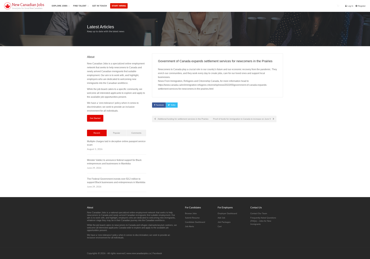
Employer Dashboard (227, 213)
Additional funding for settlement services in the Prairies (182, 119)
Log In (350, 6)
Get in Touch (99, 6)
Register (361, 6)
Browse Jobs (191, 213)
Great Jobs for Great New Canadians (27, 8)
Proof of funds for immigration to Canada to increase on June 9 (242, 119)
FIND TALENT (79, 6)
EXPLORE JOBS (59, 6)
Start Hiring (119, 6)
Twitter (173, 105)
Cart (220, 226)
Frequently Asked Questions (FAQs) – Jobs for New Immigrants (263, 221)
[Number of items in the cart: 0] (338, 6)
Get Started (95, 118)
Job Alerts (189, 226)
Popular (116, 133)
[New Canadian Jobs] (7, 9)
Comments (136, 133)
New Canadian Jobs (28, 4)
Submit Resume (192, 218)
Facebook (160, 105)
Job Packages (224, 222)
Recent (97, 133)
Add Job (221, 218)
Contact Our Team (258, 213)
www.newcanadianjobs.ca (138, 253)
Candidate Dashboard (195, 222)
